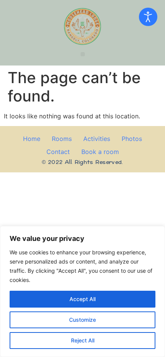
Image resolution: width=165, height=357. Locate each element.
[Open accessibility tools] (148, 17)
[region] (82, 291)
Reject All (82, 340)
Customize (82, 319)
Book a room (100, 152)
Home (31, 138)
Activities (96, 138)
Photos (132, 138)
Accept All (82, 299)
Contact (58, 152)
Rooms (62, 138)
